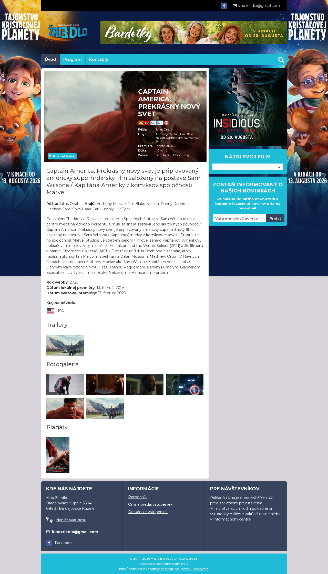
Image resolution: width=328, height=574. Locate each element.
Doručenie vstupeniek (148, 512)
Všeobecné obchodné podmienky (164, 564)
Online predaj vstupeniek (150, 504)
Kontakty (98, 59)
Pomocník (137, 497)
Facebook (64, 542)
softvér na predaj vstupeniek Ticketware (179, 569)
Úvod (50, 59)
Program (72, 59)
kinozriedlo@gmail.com (259, 5)
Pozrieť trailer (64, 156)
